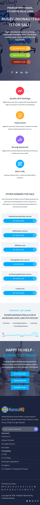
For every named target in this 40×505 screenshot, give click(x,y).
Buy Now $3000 (19, 48)
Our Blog (7, 458)
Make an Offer (20, 381)
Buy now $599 (18, 264)
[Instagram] (35, 501)
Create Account (9, 444)
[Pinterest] (37, 501)
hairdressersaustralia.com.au (20, 216)
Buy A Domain (8, 440)
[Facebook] (27, 501)
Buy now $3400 (18, 235)
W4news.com (20, 245)
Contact (6, 447)
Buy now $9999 (18, 221)
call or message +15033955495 (27, 367)
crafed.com (20, 288)
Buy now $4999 (18, 293)
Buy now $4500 (18, 250)
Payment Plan (19, 62)
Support (6, 465)
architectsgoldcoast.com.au (20, 274)
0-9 (3, 487)
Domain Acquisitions (11, 461)
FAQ (5, 454)
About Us (6, 436)
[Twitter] (30, 501)
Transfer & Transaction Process (15, 469)
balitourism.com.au (20, 231)
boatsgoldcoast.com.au (20, 260)
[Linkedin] (32, 501)
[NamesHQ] (13, 409)
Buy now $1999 (18, 278)
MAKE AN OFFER (19, 55)
